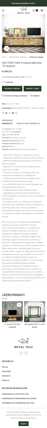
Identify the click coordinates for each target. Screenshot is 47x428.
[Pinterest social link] (6, 113)
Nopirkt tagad (32, 88)
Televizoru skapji (36, 57)
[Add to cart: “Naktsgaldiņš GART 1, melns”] (26, 319)
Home (4, 57)
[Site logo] (23, 10)
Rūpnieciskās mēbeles (18, 57)
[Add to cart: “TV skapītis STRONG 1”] (4, 319)
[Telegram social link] (13, 113)
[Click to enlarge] (6, 48)
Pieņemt (23, 424)
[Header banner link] (23, 3)
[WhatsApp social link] (9, 113)
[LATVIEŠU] (43, 10)
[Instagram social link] (26, 353)
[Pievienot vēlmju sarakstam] (19, 305)
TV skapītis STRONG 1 (12, 324)
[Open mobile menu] (3, 10)
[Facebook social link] (3, 113)
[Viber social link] (16, 113)
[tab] (7, 123)
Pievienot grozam (12, 88)
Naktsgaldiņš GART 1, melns (34, 324)
